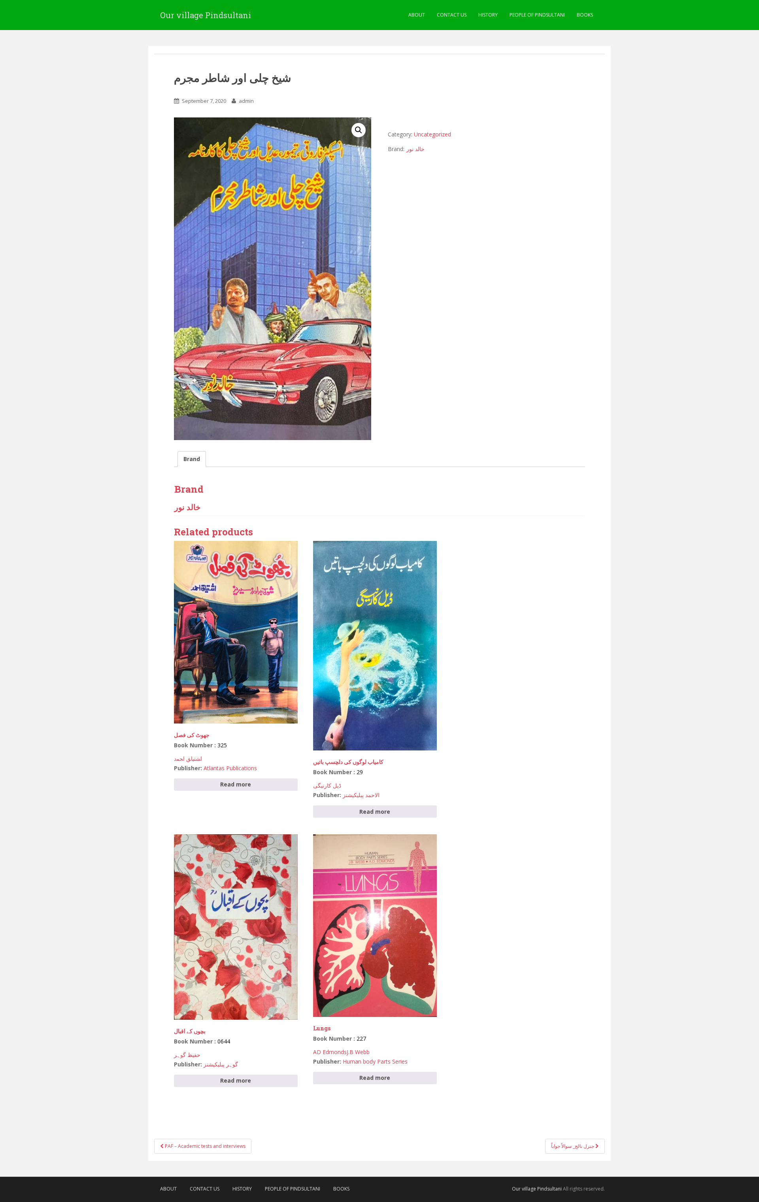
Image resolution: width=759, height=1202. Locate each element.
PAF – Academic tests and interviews (204, 1146)
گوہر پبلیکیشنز (221, 1064)
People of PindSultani (537, 14)
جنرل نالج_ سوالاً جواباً (573, 1146)
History (488, 14)
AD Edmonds (330, 1052)
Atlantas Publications (230, 768)
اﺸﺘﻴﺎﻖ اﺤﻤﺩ (188, 758)
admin (246, 100)
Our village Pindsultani (205, 15)
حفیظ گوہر (187, 1054)
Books (585, 14)
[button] (358, 130)
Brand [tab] (191, 459)
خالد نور (415, 149)
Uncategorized (432, 134)
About (416, 14)
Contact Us (451, 14)
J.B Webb (358, 1052)
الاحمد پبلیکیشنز (361, 795)
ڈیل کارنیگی (327, 785)
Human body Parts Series (375, 1061)
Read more (235, 784)
